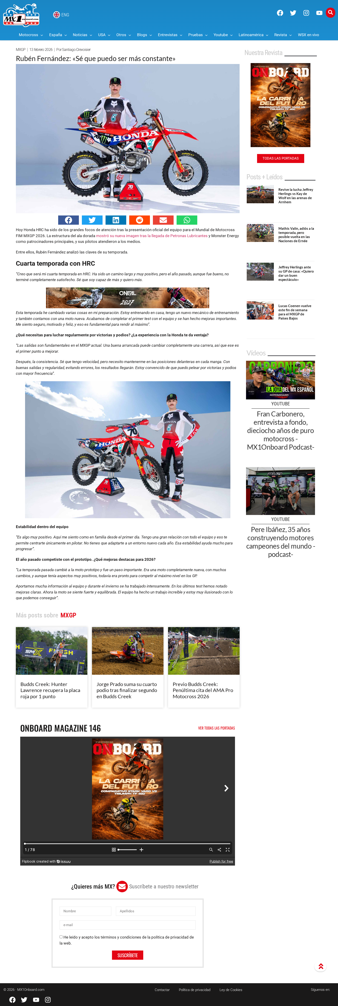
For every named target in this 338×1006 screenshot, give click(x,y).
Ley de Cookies (231, 990)
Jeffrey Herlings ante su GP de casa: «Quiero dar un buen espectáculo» (296, 273)
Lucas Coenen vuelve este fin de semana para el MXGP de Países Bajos (294, 312)
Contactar (162, 990)
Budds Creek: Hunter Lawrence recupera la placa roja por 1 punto (50, 690)
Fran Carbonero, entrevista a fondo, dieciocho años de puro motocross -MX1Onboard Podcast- (280, 430)
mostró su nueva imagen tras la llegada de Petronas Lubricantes (152, 235)
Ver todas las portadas (216, 728)
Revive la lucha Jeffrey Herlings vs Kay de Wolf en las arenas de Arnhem (295, 195)
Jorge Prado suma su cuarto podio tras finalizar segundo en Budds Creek (127, 690)
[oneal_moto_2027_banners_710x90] (127, 307)
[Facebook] (280, 12)
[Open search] (330, 13)
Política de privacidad (194, 990)
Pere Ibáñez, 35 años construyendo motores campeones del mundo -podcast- (280, 541)
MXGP (21, 49)
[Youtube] (319, 12)
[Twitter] (293, 12)
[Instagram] (306, 12)
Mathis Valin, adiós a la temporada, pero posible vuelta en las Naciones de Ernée (296, 234)
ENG (65, 14)
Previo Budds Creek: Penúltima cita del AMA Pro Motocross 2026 (203, 690)
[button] (68, 220)
